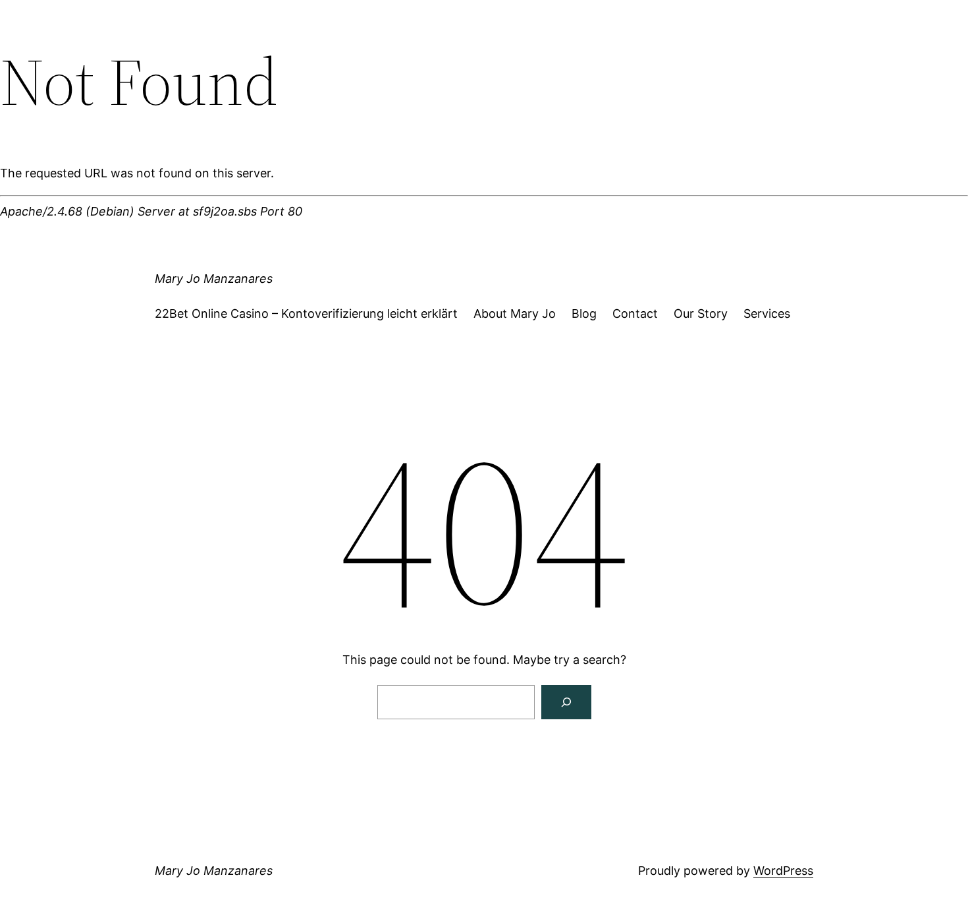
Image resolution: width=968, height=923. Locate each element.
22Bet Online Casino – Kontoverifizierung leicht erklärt (306, 313)
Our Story (701, 313)
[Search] (566, 702)
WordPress (783, 871)
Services (766, 313)
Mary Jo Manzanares (214, 278)
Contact (635, 313)
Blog (584, 313)
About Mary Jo (514, 313)
